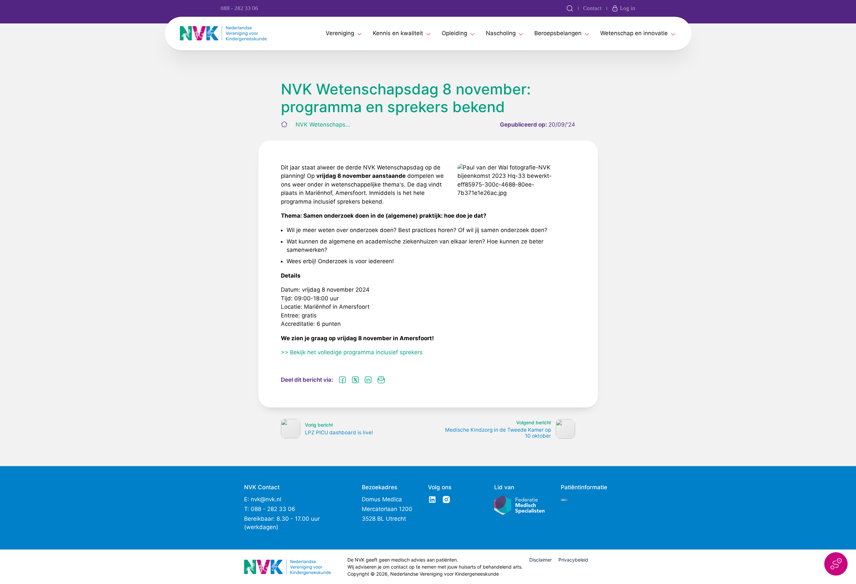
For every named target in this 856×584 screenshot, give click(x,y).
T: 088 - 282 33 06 (269, 509)
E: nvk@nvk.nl (262, 499)
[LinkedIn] (368, 380)
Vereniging (340, 33)
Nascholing (501, 33)
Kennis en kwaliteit (398, 33)
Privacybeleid (573, 560)
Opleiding (454, 33)
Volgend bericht (533, 422)
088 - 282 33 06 (239, 8)
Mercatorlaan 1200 (387, 509)
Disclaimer (540, 560)
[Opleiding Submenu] (472, 33)
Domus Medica (382, 499)
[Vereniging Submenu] (359, 33)
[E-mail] (381, 380)
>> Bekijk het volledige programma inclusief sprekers (352, 352)
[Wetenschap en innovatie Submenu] (673, 33)
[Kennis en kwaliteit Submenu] (428, 33)
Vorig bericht (319, 425)
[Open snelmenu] (836, 564)
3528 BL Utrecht (384, 518)
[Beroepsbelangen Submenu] (586, 33)
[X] (355, 380)
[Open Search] (569, 8)
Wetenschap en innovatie (634, 33)
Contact (592, 8)
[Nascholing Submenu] (521, 33)
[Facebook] (342, 380)
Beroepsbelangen (557, 33)
